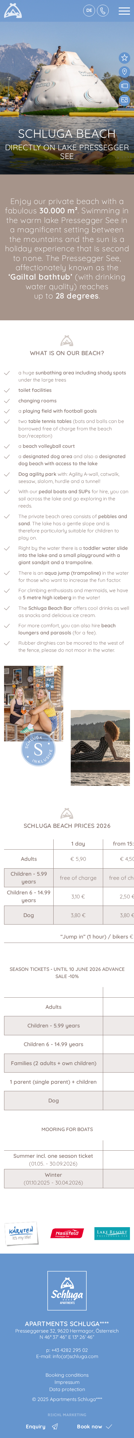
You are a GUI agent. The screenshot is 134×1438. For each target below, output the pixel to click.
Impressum (67, 1382)
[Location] (124, 72)
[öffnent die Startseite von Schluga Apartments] (67, 1309)
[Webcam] (124, 86)
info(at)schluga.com (75, 1356)
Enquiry (35, 1426)
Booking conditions (67, 1375)
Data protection (67, 1389)
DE (89, 10)
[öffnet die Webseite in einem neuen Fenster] (67, 1414)
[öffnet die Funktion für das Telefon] (103, 10)
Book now (89, 1426)
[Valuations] (124, 58)
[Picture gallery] (124, 100)
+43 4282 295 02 (69, 1350)
